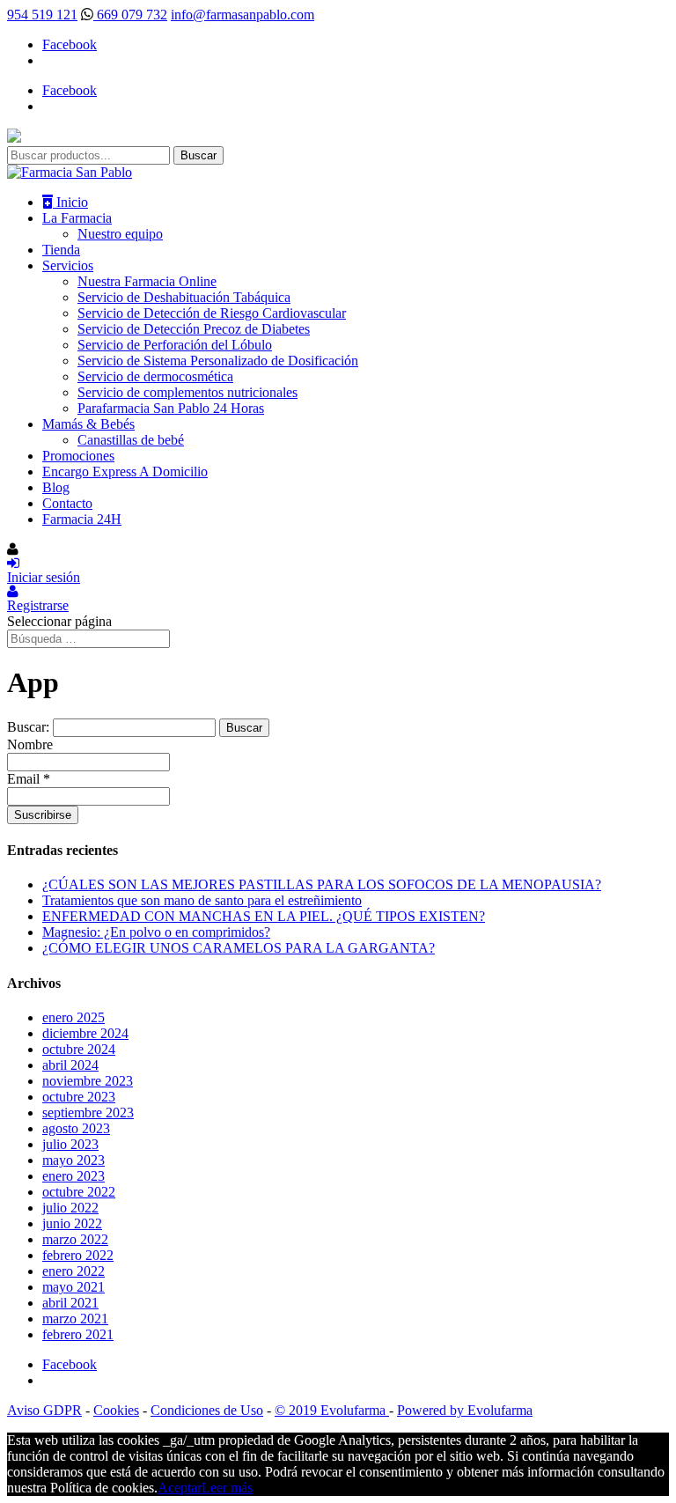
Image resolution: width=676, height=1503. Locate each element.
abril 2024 (70, 1064)
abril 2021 (70, 1302)
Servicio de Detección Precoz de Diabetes (193, 328)
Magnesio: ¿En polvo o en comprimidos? (156, 932)
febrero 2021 (78, 1334)
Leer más (227, 1487)
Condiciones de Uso (207, 1410)
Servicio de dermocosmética (155, 376)
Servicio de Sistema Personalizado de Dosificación (217, 360)
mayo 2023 (73, 1160)
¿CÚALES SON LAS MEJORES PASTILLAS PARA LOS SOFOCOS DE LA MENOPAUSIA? (321, 884)
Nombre (30, 744)
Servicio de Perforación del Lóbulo (174, 344)
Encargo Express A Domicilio (125, 471)
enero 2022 (73, 1271)
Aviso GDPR (44, 1410)
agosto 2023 (76, 1128)
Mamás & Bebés (88, 423)
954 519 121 (42, 14)
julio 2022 (70, 1207)
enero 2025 (73, 1017)
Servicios (67, 265)
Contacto (67, 503)
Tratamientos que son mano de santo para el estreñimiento (202, 900)
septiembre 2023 (88, 1112)
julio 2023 (70, 1144)
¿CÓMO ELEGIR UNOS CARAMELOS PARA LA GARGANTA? (238, 947)
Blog (56, 487)
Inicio (70, 202)
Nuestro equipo (120, 233)
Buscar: (28, 726)
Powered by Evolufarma (465, 1410)
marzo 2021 (75, 1318)
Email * (28, 778)
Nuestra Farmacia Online (147, 281)
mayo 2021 (73, 1286)
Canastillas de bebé (130, 439)
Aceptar (180, 1487)
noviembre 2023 (87, 1080)
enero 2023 (73, 1175)
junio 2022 (72, 1223)
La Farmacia (77, 217)
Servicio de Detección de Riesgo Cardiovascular (211, 313)
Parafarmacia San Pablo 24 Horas (170, 408)
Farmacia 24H (81, 519)
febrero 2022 (78, 1255)
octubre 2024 (78, 1049)
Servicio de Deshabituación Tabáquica (183, 297)
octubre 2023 (78, 1096)
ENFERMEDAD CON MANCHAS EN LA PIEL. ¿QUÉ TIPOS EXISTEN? (263, 916)
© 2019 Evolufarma (332, 1410)
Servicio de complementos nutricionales (187, 392)
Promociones (78, 455)
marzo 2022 (75, 1239)
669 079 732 (130, 14)
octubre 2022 (78, 1191)
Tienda (61, 249)
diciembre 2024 (85, 1033)
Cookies (116, 1410)
